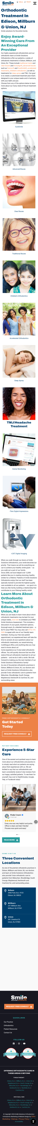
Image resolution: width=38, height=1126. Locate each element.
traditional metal (26, 63)
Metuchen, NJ (13, 1085)
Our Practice (8, 1022)
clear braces (5, 66)
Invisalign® (18, 66)
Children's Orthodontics (19, 296)
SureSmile (19, 127)
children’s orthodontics (18, 71)
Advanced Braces (19, 169)
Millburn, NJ (20, 1081)
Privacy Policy (23, 1119)
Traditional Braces (19, 254)
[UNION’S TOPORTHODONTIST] (28, 1061)
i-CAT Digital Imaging (19, 554)
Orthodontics (8, 1025)
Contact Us (8, 1033)
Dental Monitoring (19, 469)
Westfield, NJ (25, 1088)
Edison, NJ (10, 1081)
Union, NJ (29, 1081)
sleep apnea (16, 73)
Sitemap (14, 1119)
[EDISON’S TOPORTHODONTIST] (11, 1061)
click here (15, 620)
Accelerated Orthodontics (19, 338)
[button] (34, 3)
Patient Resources (10, 1029)
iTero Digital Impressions (19, 511)
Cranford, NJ (20, 1090)
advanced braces (29, 66)
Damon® (10, 68)
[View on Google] (7, 816)
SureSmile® (22, 68)
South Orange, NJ (26, 1083)
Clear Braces (19, 211)
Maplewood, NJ (13, 1083)
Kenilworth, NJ (14, 1088)
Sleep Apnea (19, 381)
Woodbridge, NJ (25, 1085)
